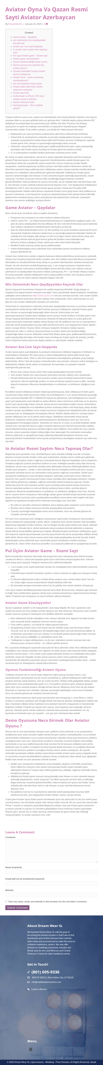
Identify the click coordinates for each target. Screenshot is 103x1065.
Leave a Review (39, 989)
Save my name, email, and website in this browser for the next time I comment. (47, 901)
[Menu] (30, 1049)
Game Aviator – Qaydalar (25, 37)
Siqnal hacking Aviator (23, 102)
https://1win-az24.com (43, 295)
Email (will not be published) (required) (24, 879)
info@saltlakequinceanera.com (46, 982)
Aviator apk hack (21, 93)
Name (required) (13, 867)
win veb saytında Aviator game (27, 83)
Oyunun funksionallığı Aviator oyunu (30, 62)
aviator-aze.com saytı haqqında (28, 46)
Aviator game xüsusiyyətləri (26, 59)
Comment (10, 837)
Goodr (93, 1062)
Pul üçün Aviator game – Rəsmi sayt (30, 56)
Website (9, 890)
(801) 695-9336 (45, 972)
